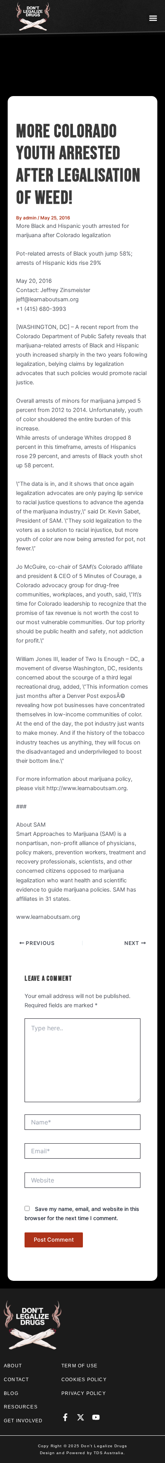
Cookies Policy (84, 1379)
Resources (21, 1407)
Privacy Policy (83, 1393)
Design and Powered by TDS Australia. (82, 1453)
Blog (11, 1393)
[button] (153, 18)
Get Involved (23, 1420)
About (13, 1365)
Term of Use (79, 1365)
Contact (16, 1379)
